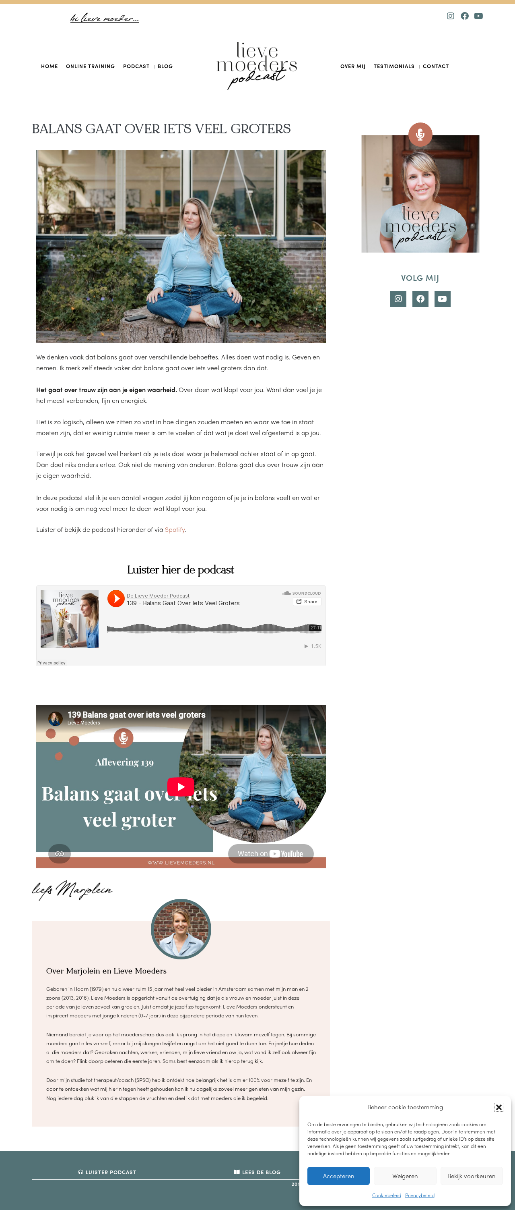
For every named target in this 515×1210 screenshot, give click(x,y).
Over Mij (353, 66)
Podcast (136, 66)
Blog (165, 66)
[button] (499, 1107)
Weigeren (405, 1175)
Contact (436, 66)
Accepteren (338, 1175)
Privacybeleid (420, 1195)
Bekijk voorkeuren (471, 1175)
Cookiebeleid (386, 1195)
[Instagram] (451, 16)
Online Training (90, 66)
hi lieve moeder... (104, 19)
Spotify (175, 529)
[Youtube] (479, 16)
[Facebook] (465, 16)
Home (49, 66)
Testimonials (394, 66)
